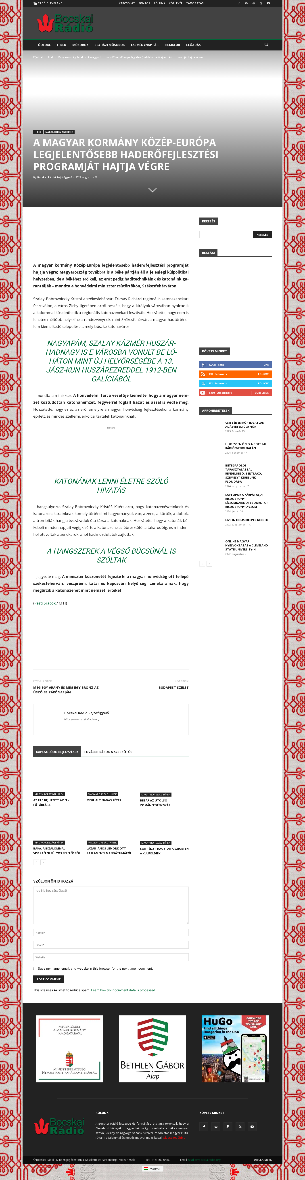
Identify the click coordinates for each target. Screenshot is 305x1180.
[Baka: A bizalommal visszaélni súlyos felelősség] (57, 828)
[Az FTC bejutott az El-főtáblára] (57, 779)
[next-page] (43, 862)
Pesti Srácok (45, 603)
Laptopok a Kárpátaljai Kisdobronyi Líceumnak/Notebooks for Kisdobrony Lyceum (246, 501)
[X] (261, 3)
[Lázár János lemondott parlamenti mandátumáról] (111, 828)
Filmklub (172, 45)
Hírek (61, 45)
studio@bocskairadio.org (204, 1160)
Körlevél (176, 3)
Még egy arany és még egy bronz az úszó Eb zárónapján (66, 689)
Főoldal (43, 45)
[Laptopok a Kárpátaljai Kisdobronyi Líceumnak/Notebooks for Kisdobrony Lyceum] (210, 500)
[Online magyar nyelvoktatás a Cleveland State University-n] (210, 547)
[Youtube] (268, 3)
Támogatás (194, 3)
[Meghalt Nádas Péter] (111, 779)
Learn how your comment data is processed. (123, 990)
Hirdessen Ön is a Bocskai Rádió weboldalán (245, 446)
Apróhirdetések (216, 410)
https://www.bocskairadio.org (81, 719)
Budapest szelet (174, 687)
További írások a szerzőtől (108, 752)
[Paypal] (253, 3)
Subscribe (262, 392)
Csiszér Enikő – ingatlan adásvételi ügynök (244, 425)
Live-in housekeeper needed (246, 520)
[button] (266, 45)
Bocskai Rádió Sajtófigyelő (54, 177)
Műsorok (80, 45)
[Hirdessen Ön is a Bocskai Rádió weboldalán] (210, 450)
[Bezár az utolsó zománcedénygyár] (164, 780)
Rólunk (159, 3)
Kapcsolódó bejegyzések (57, 752)
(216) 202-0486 (160, 1160)
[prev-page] (36, 862)
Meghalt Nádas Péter (104, 800)
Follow (263, 374)
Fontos (144, 3)
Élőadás (193, 45)
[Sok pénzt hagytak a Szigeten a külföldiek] (164, 828)
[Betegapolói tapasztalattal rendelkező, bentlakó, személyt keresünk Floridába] (210, 471)
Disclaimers (263, 1160)
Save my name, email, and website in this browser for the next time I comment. (95, 968)
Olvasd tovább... (174, 1138)
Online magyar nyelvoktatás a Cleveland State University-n (246, 545)
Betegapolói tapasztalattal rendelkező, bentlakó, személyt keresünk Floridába (243, 473)
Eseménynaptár (145, 45)
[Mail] (246, 3)
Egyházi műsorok (110, 45)
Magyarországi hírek (71, 57)
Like (266, 364)
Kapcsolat (127, 3)
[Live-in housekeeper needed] (210, 525)
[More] (184, 222)
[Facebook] (239, 3)
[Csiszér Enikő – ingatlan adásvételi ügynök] (210, 428)
